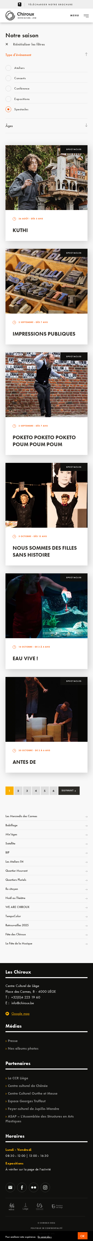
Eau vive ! (25, 658)
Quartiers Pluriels (15, 880)
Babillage (11, 825)
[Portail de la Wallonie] (11, 1207)
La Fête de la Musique (18, 943)
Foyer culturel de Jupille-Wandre (33, 1108)
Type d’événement (18, 54)
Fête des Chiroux (15, 934)
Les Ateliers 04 (14, 861)
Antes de (24, 762)
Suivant (69, 790)
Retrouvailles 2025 (17, 925)
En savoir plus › (45, 1236)
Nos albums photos (23, 1048)
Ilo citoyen (11, 889)
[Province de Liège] (54, 1207)
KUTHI (20, 230)
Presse (13, 1040)
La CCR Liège (18, 1078)
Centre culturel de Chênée (28, 1085)
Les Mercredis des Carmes (21, 816)
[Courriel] (10, 1188)
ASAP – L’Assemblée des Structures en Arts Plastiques (39, 1119)
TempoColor (13, 916)
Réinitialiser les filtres (28, 44)
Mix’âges (11, 834)
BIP (7, 852)
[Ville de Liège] (25, 1207)
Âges (9, 125)
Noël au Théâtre (15, 898)
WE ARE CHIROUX (17, 907)
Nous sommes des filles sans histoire (45, 551)
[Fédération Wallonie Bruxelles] (40, 1207)
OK (82, 1236)
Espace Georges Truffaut (27, 1101)
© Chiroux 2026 (46, 1223)
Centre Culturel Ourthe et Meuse (32, 1093)
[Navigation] (86, 15)
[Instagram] (45, 1188)
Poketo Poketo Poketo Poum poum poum (44, 441)
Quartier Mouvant (16, 871)
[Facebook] (22, 1188)
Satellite (10, 843)
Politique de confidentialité (46, 1228)
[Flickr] (33, 1188)
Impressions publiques (44, 333)
